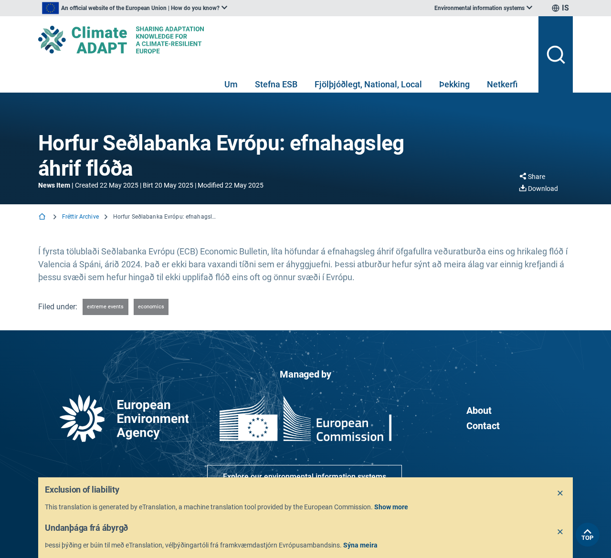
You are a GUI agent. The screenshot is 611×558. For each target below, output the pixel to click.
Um (231, 84)
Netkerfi (502, 84)
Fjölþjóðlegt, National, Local (368, 84)
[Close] (560, 493)
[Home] (43, 217)
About (479, 410)
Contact (483, 426)
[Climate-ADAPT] (284, 39)
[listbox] (134, 8)
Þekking (454, 84)
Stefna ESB (276, 84)
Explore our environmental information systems (304, 476)
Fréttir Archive (80, 216)
